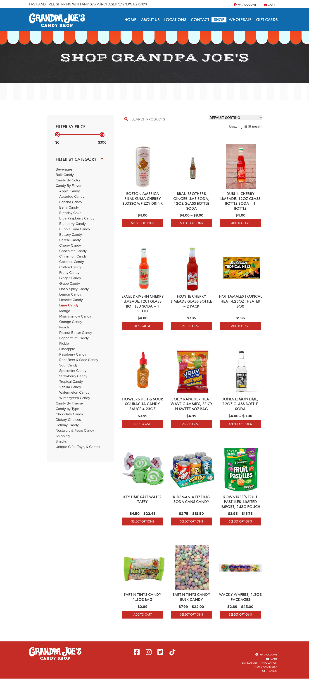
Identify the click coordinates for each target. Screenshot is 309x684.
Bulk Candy (65, 174)
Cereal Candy (70, 239)
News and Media (265, 667)
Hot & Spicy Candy (74, 288)
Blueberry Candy (72, 223)
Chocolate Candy (73, 250)
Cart (271, 4)
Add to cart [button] (240, 223)
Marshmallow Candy (75, 316)
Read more (142, 326)
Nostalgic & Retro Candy (75, 430)
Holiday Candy (67, 424)
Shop (219, 19)
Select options (142, 223)
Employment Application (259, 663)
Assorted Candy (71, 196)
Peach (64, 327)
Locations (175, 19)
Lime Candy (68, 305)
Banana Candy (70, 201)
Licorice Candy (71, 299)
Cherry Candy (70, 245)
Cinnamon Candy (73, 256)
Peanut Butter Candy (75, 332)
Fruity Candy (69, 272)
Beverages (64, 169)
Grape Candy (69, 283)
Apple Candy (69, 190)
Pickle (64, 343)
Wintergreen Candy (74, 397)
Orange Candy (70, 321)
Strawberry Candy (73, 375)
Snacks (61, 441)
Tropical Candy (71, 381)
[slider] (57, 134)
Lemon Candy (70, 294)
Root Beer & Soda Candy (78, 359)
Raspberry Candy (72, 354)
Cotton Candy (70, 267)
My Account (246, 4)
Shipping (63, 435)
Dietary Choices (68, 419)
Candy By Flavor (68, 185)
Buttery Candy (70, 234)
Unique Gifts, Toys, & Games (78, 446)
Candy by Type (67, 408)
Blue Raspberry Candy (76, 218)
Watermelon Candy (74, 392)
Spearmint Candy (72, 370)
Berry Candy (69, 207)
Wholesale (240, 19)
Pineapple (67, 348)
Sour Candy (68, 365)
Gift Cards (267, 19)
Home (130, 19)
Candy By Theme (69, 403)
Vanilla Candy (70, 386)
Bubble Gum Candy (74, 228)
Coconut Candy (71, 261)
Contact (200, 19)
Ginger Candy (70, 277)
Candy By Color (68, 180)
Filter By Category (76, 159)
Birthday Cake (70, 212)
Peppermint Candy (74, 337)
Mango (64, 310)
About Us (150, 19)
